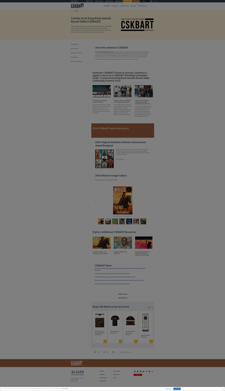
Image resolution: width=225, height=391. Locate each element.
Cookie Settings (169, 388)
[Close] (223, 389)
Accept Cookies (177, 388)
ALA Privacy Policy (65, 388)
